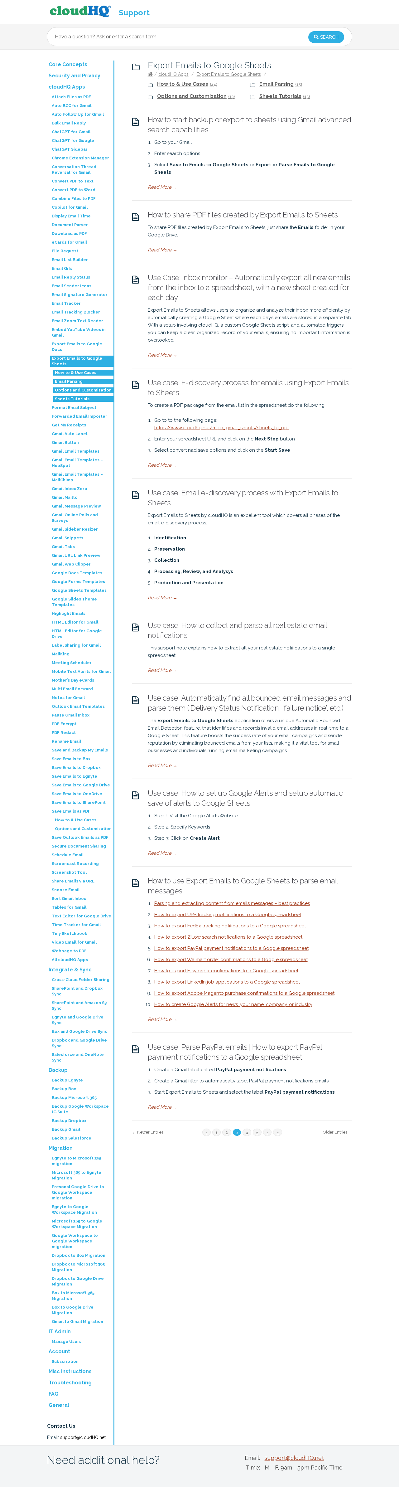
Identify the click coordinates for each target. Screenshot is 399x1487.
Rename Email (66, 741)
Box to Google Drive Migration (73, 1310)
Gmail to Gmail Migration (77, 1321)
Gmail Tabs (63, 546)
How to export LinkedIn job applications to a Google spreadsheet (227, 982)
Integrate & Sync (70, 970)
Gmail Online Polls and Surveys (75, 518)
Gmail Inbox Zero (69, 488)
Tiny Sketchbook (69, 933)
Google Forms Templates (78, 581)
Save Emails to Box (71, 758)
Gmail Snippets (67, 538)
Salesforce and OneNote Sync (78, 1057)
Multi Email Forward (72, 689)
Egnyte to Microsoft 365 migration (76, 1161)
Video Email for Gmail (74, 942)
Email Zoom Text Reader (77, 320)
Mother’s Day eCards (73, 680)
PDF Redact (64, 732)
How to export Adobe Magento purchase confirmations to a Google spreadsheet (244, 993)
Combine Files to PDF (74, 198)
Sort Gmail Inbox (69, 898)
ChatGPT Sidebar (70, 149)
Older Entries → (337, 1132)
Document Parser (70, 224)
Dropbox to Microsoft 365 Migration (78, 1267)
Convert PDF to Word (73, 189)
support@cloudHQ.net (83, 1437)
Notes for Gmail (68, 697)
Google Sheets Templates (79, 590)
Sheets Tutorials (280, 96)
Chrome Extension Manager (80, 158)
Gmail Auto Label (69, 433)
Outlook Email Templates (78, 706)
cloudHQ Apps (173, 74)
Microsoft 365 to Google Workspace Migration (77, 1224)
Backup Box (64, 1088)
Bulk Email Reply (69, 123)
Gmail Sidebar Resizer (75, 529)
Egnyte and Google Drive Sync (77, 1020)
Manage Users (66, 1341)
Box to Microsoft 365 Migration (73, 1295)
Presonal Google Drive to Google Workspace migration (78, 1192)
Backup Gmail (66, 1129)
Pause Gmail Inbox (70, 715)
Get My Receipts (69, 425)
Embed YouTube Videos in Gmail (79, 332)
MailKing (61, 654)
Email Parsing (276, 84)
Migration (61, 1148)
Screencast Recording (75, 863)
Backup (58, 1070)
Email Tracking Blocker (76, 312)
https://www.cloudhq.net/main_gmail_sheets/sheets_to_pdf (221, 427)
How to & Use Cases (182, 84)
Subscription (65, 1361)
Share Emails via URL (73, 881)
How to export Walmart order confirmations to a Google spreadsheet (231, 959)
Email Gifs (62, 268)
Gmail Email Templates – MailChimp (77, 477)
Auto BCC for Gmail (71, 105)
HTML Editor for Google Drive (77, 634)
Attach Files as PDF (71, 97)
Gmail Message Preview (76, 506)
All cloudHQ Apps (70, 959)
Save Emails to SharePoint (79, 802)
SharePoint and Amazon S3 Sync (79, 1005)
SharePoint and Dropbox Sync (77, 991)
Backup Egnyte (67, 1080)
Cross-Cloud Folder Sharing (80, 979)
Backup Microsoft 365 (74, 1097)
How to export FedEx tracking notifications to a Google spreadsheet (230, 926)
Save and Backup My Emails (80, 750)
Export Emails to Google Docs (77, 347)
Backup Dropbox (69, 1120)
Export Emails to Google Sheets (229, 74)
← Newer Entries (147, 1132)
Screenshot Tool (69, 872)
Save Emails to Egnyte (74, 776)
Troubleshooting (70, 1383)
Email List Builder (70, 259)
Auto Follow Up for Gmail (78, 114)
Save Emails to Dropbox (76, 767)
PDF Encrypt (64, 724)
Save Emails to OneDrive (77, 793)
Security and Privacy (74, 76)
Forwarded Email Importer (79, 416)
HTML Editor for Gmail (75, 622)
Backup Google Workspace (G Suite (80, 1109)
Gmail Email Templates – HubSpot (77, 463)
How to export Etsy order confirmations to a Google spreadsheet (226, 971)
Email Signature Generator (80, 294)
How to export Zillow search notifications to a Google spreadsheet (228, 937)
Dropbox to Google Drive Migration (78, 1281)
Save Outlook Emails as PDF (80, 837)
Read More (162, 187)
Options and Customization (192, 96)
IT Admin (60, 1331)
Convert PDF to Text (73, 181)
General (59, 1405)
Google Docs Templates (77, 573)
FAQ (54, 1394)
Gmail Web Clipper (71, 564)
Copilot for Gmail (70, 207)
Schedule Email (68, 855)
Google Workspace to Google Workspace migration (75, 1241)
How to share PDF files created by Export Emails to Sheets (243, 214)
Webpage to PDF (69, 951)
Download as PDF (69, 233)
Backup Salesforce (71, 1138)
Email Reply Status (71, 277)
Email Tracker (66, 303)
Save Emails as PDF (71, 811)
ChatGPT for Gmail (71, 131)
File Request (65, 251)
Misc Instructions (70, 1371)
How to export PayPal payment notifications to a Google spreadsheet (231, 948)
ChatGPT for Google (73, 140)
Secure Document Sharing (79, 846)
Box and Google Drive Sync (79, 1031)
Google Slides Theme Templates (74, 602)
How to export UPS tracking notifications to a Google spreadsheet (227, 914)
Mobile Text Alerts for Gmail (81, 671)
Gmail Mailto (65, 497)
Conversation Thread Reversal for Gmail (74, 169)
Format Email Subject (74, 407)
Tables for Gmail (69, 907)
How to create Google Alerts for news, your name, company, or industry (233, 1004)
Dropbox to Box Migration (78, 1255)
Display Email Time (71, 216)
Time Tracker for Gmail (76, 924)
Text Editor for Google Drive (81, 916)
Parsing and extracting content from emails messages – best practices (232, 903)
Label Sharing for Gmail (76, 645)
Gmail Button (65, 442)
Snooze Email (65, 889)
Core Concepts (68, 64)
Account (59, 1351)
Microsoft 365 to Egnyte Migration (76, 1175)
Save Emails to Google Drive (81, 785)
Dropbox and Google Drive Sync (79, 1043)
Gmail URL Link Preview (76, 555)
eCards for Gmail (69, 242)
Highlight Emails (68, 613)
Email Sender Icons (71, 286)
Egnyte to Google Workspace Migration (74, 1209)
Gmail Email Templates (75, 451)
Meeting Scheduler (72, 662)
